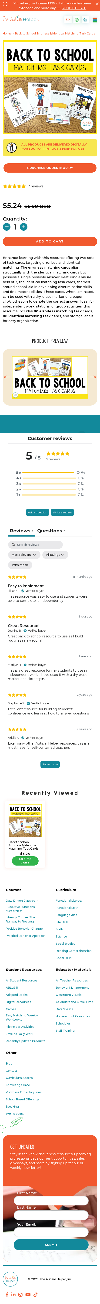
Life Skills (62, 922)
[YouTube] (28, 1294)
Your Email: (26, 1224)
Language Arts (66, 915)
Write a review (62, 512)
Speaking (12, 1106)
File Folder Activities (20, 1026)
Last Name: (26, 1207)
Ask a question (37, 512)
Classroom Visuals (68, 995)
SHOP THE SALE (74, 8)
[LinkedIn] (13, 1294)
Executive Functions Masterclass (20, 909)
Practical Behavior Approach (26, 936)
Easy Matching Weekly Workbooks (22, 1017)
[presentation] (6, 377)
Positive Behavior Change (24, 928)
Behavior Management (72, 987)
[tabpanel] (50, 659)
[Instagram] (20, 1294)
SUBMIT (51, 1245)
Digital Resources (18, 1002)
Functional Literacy (69, 900)
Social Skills (63, 958)
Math (59, 929)
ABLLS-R (12, 987)
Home (7, 33)
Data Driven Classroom (22, 900)
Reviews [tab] (21, 531)
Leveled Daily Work (19, 1034)
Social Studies (65, 943)
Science (61, 936)
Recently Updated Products (25, 1041)
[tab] (51, 531)
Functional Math (67, 908)
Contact (11, 1070)
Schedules (63, 1023)
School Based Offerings (22, 1099)
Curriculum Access (19, 1078)
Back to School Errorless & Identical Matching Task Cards (23, 846)
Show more (50, 764)
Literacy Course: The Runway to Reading (20, 919)
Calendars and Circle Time (74, 1002)
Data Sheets (64, 1009)
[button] (67, 19)
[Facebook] (7, 1294)
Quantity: (15, 219)
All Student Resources (21, 980)
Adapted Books (16, 995)
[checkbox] (20, 565)
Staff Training (65, 1030)
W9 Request (15, 1113)
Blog (9, 1063)
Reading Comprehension (74, 951)
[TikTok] (35, 1294)
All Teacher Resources (72, 980)
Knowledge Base (18, 1085)
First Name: (27, 1193)
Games (11, 1009)
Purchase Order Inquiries (23, 1092)
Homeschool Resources (73, 1016)
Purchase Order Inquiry (50, 168)
